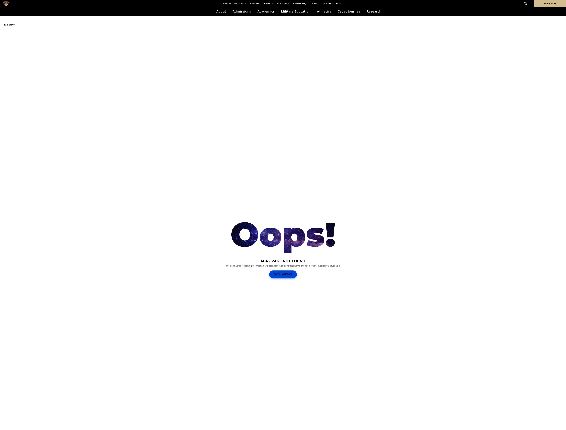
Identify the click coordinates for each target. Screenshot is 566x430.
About (221, 11)
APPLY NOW (549, 3)
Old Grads (283, 3)
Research (374, 11)
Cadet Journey (349, 11)
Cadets (315, 3)
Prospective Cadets (234, 3)
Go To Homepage (283, 274)
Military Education (296, 11)
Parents (254, 3)
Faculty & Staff (332, 3)
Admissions (242, 11)
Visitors (268, 3)
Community (299, 3)
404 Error (9, 24)
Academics (266, 11)
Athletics (324, 11)
